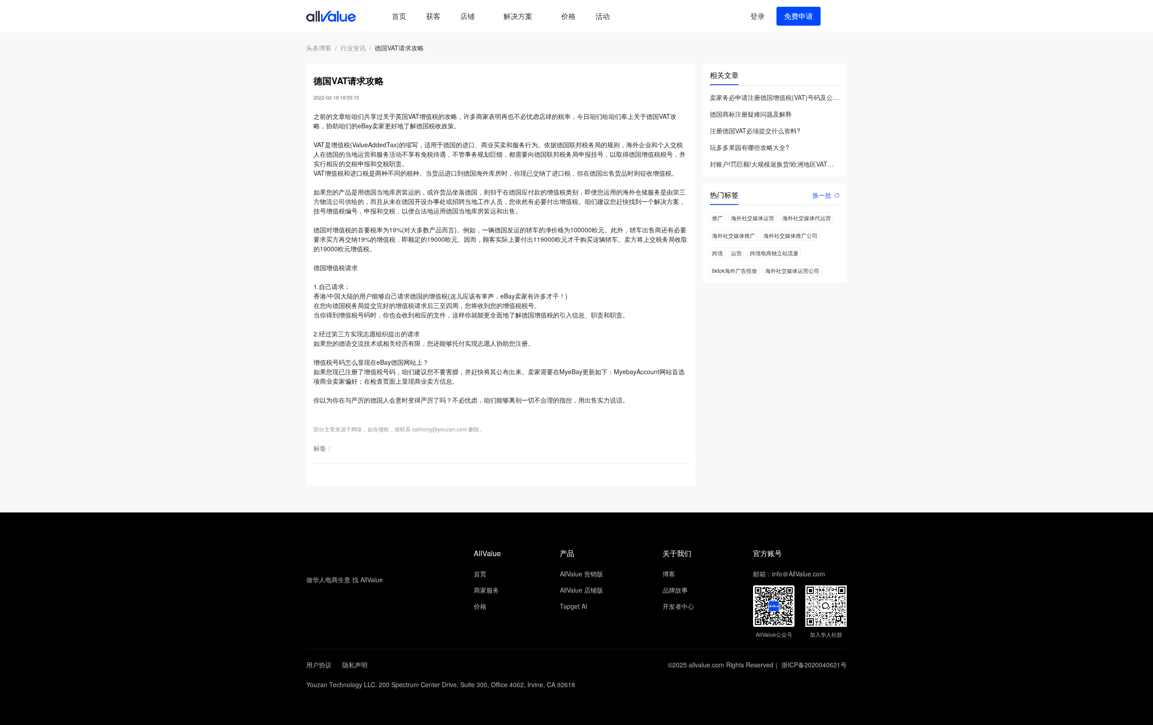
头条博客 (318, 47)
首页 (399, 16)
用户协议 (318, 664)
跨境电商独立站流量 (774, 253)
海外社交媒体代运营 (806, 218)
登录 (757, 16)
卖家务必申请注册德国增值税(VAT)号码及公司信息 (775, 97)
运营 (736, 253)
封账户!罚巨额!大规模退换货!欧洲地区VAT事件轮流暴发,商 (775, 163)
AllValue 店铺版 (581, 589)
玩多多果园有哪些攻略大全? (749, 147)
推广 (717, 218)
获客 (433, 16)
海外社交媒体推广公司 (790, 235)
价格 (568, 16)
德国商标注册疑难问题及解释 (751, 113)
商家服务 (486, 589)
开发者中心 (678, 606)
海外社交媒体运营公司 (792, 270)
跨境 (717, 253)
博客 (669, 573)
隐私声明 (355, 664)
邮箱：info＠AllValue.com (789, 573)
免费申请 (798, 16)
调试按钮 (627, 16)
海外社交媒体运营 (752, 218)
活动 (602, 16)
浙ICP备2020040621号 (814, 664)
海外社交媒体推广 (733, 235)
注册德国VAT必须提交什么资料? (755, 130)
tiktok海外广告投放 (734, 270)
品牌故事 (675, 589)
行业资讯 (353, 47)
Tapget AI (573, 606)
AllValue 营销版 (581, 573)
